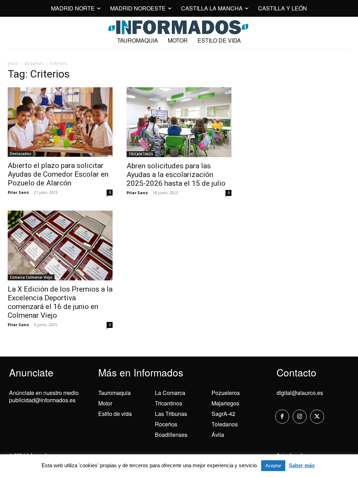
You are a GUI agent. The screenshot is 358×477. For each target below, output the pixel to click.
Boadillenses (171, 435)
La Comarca (170, 393)
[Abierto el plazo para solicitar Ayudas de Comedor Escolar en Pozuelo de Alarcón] (60, 122)
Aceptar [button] (273, 465)
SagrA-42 (223, 414)
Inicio (13, 63)
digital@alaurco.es (300, 393)
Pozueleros (226, 393)
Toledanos (225, 424)
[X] (317, 417)
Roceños (166, 424)
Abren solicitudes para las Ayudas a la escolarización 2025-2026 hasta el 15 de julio (176, 175)
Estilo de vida (115, 414)
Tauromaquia (114, 393)
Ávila (218, 435)
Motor (105, 403)
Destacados (20, 153)
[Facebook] (282, 417)
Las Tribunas (171, 414)
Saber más (302, 465)
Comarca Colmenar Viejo (31, 277)
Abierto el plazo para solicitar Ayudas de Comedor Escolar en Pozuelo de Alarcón (58, 174)
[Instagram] (300, 417)
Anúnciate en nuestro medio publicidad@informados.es (44, 396)
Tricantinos (168, 403)
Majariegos (225, 403)
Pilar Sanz (18, 192)
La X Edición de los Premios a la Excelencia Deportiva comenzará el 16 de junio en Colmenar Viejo (60, 302)
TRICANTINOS (141, 154)
